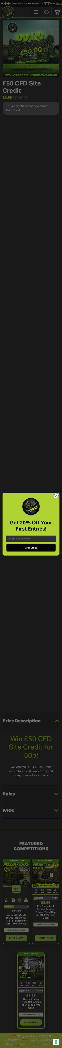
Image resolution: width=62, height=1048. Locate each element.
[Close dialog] (56, 496)
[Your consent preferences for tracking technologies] (56, 1042)
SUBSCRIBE (31, 547)
